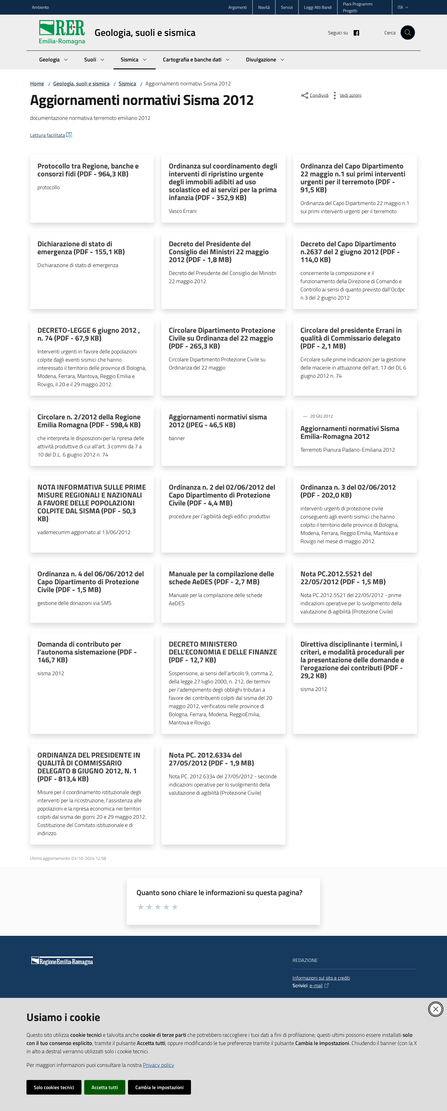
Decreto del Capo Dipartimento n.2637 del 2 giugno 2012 (350, 251)
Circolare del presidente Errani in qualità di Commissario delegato (351, 338)
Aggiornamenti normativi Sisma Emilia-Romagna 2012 (349, 432)
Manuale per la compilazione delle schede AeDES (221, 577)
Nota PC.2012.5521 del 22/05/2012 (343, 577)
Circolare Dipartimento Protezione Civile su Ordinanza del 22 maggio (222, 338)
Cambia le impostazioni (159, 1087)
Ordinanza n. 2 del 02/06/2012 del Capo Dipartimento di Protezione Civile (222, 495)
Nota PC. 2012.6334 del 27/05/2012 (211, 759)
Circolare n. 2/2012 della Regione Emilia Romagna (88, 421)
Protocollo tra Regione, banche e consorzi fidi (88, 170)
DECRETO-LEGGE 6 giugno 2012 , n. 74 (88, 334)
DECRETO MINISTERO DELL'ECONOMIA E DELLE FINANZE (223, 652)
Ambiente (40, 7)
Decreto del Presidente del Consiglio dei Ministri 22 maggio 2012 (219, 251)
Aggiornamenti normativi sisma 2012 (218, 421)
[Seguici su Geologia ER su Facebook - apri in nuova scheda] (354, 32)
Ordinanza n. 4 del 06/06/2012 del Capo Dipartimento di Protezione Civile (90, 581)
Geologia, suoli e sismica (81, 83)
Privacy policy (158, 1065)
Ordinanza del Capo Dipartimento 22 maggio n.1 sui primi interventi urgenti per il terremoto (352, 177)
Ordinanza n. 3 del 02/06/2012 (348, 491)
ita (400, 7)
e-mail (316, 985)
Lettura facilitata (47, 135)
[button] (407, 32)
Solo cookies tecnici (54, 1087)
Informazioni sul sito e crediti (321, 977)
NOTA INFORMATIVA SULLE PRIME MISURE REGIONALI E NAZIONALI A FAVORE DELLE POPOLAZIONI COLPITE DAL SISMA (91, 503)
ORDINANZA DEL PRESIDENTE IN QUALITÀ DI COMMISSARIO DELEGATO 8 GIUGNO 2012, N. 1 (88, 767)
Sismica (127, 83)
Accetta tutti (105, 1087)
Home (37, 83)
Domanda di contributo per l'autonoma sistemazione (87, 652)
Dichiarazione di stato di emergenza (81, 247)
